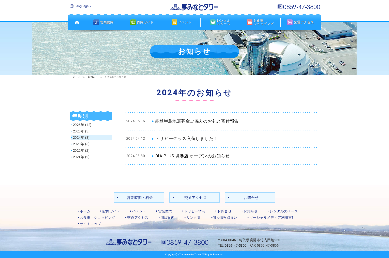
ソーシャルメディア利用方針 (272, 217)
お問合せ (251, 197)
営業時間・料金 (140, 197)
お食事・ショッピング (97, 217)
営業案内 (165, 211)
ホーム (76, 77)
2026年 (78, 125)
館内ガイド (111, 211)
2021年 (78, 157)
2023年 (78, 144)
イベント (139, 211)
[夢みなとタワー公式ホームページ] (194, 7)
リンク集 (193, 217)
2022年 (78, 150)
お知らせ (93, 77)
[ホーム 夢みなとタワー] (77, 22)
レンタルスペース (284, 211)
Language (80, 6)
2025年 (78, 131)
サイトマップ (90, 224)
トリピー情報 (195, 211)
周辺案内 (167, 217)
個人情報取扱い (225, 217)
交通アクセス (195, 197)
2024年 (78, 137)
